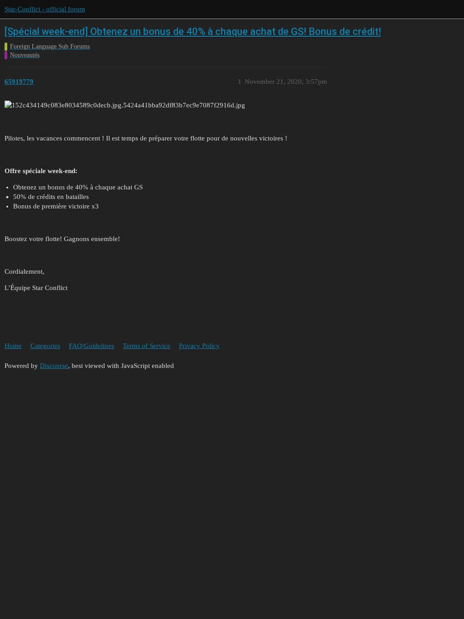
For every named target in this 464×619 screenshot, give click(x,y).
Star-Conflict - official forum (45, 9)
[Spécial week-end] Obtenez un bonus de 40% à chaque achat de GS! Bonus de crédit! (193, 31)
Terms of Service (146, 345)
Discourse (54, 365)
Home (13, 345)
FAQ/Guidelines (91, 345)
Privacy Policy (199, 345)
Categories (45, 345)
